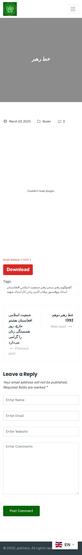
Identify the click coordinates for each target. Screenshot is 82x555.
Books (47, 121)
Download (18, 269)
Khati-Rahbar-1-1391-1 (17, 259)
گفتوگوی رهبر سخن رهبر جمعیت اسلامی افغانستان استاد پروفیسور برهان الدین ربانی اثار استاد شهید (39, 290)
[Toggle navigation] (73, 9)
